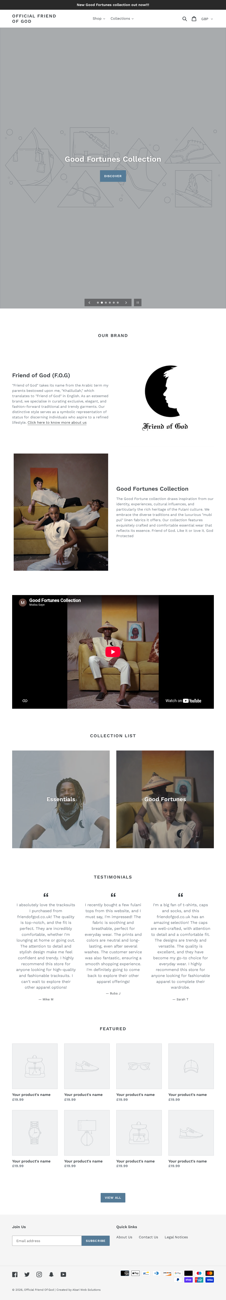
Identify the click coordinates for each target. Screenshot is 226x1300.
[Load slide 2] (102, 303)
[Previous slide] (89, 302)
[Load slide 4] (110, 303)
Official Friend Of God (34, 18)
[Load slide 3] (106, 303)
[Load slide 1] (98, 303)
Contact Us (148, 1237)
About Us (124, 1237)
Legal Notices (176, 1237)
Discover (113, 176)
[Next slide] (126, 302)
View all (113, 1197)
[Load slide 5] (114, 303)
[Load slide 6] (118, 303)
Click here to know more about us (57, 422)
